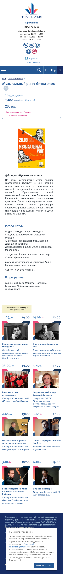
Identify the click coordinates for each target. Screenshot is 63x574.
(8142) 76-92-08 (31, 27)
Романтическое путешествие (10, 393)
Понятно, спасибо (44, 565)
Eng (53, 70)
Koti (4, 79)
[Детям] (34, 53)
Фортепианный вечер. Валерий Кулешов (44, 393)
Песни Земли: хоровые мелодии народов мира (14, 442)
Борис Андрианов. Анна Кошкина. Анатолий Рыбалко (14, 491)
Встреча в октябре (42, 488)
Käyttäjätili (33, 59)
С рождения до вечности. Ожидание (15, 345)
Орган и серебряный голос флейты (47, 442)
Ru (46, 70)
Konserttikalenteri (15, 79)
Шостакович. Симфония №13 (45, 345)
